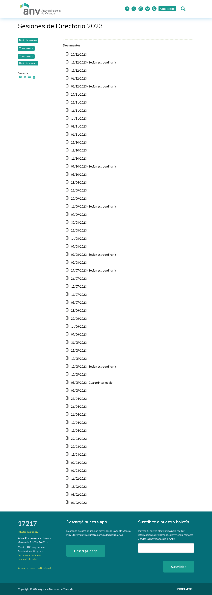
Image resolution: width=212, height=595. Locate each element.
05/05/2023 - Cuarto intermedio (91, 382)
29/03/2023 (79, 438)
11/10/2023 (79, 158)
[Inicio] (40, 9)
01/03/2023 (79, 470)
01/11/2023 (79, 134)
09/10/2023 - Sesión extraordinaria (93, 166)
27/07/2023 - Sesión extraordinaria (93, 270)
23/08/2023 (79, 230)
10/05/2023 (79, 374)
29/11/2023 (79, 94)
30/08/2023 (79, 222)
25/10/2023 (79, 142)
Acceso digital (167, 8)
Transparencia (26, 48)
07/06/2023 (79, 334)
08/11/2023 (79, 126)
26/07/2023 (79, 278)
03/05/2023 (79, 390)
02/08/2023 (79, 262)
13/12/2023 (79, 70)
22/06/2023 (79, 318)
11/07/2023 (79, 294)
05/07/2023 (79, 302)
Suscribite (178, 567)
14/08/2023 (79, 238)
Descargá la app (85, 551)
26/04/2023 (79, 406)
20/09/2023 (79, 198)
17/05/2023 (79, 358)
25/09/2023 (79, 190)
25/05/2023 (79, 350)
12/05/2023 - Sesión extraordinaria (93, 366)
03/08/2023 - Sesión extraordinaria (93, 254)
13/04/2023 (79, 430)
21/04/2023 (79, 414)
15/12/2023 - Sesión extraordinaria (93, 62)
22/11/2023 (79, 102)
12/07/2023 (79, 286)
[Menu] (190, 9)
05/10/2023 (79, 174)
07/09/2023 (79, 214)
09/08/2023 (79, 246)
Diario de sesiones (28, 40)
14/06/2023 (79, 326)
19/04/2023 (79, 422)
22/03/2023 (79, 446)
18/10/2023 (79, 150)
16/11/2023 (79, 110)
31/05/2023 (79, 342)
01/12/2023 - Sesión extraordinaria (93, 86)
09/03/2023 (79, 462)
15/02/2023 (79, 486)
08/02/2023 (79, 494)
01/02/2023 (79, 502)
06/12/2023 (79, 78)
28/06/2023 (79, 310)
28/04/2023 (79, 182)
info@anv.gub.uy (28, 531)
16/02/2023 (79, 478)
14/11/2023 (79, 118)
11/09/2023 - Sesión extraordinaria (93, 206)
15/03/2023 (79, 454)
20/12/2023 (79, 54)
